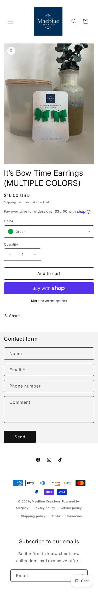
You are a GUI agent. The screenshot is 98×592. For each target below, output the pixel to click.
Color (8, 221)
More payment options (49, 301)
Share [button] (14, 315)
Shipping (10, 202)
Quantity (11, 244)
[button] (10, 21)
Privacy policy (44, 508)
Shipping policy (33, 516)
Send (20, 436)
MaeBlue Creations (46, 501)
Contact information (66, 516)
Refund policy (71, 508)
